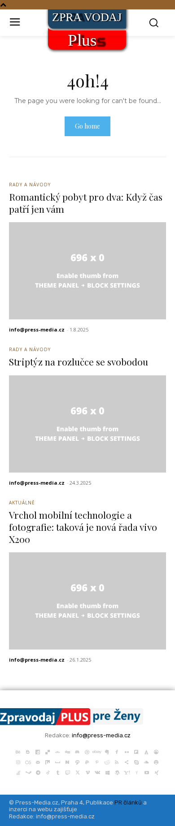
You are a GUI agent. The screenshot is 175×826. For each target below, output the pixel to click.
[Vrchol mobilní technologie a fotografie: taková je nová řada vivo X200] (87, 601)
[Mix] (47, 761)
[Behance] (17, 750)
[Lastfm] (27, 761)
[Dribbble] (87, 750)
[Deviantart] (57, 750)
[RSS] (116, 761)
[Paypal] (87, 761)
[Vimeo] (87, 771)
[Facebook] (116, 750)
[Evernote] (106, 750)
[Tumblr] (57, 771)
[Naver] (67, 761)
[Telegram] (38, 771)
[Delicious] (47, 750)
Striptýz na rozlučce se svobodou (78, 361)
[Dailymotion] (37, 750)
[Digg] (67, 750)
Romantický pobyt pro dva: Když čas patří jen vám (85, 202)
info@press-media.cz (37, 329)
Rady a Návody (30, 184)
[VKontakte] (97, 771)
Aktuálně (22, 502)
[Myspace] (57, 761)
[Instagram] (17, 761)
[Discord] (77, 750)
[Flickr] (126, 750)
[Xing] (156, 771)
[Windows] (107, 771)
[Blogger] (27, 750)
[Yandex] (136, 771)
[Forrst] (146, 750)
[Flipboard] (136, 750)
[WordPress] (117, 771)
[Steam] (28, 771)
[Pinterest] (96, 761)
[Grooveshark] (156, 750)
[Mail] (37, 761)
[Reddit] (106, 761)
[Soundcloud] (146, 761)
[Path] (77, 761)
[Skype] (136, 761)
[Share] (126, 761)
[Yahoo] (126, 771)
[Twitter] (77, 771)
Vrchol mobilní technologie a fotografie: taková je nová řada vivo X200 (83, 527)
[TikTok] (48, 771)
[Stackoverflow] (18, 771)
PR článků (128, 802)
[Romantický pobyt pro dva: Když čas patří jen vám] (87, 270)
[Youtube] (146, 771)
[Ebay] (96, 750)
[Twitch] (67, 771)
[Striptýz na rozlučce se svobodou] (87, 424)
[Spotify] (156, 761)
